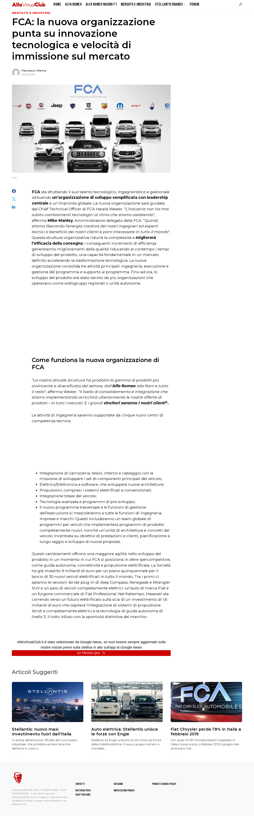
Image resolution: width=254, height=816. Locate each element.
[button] (240, 4)
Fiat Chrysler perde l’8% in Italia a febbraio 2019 (206, 731)
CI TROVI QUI (88, 653)
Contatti (80, 784)
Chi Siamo (118, 784)
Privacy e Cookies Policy (164, 784)
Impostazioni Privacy (124, 790)
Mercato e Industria (31, 13)
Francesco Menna (33, 70)
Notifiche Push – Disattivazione (83, 792)
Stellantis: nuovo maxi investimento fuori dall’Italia (41, 731)
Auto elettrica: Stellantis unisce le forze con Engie (124, 731)
